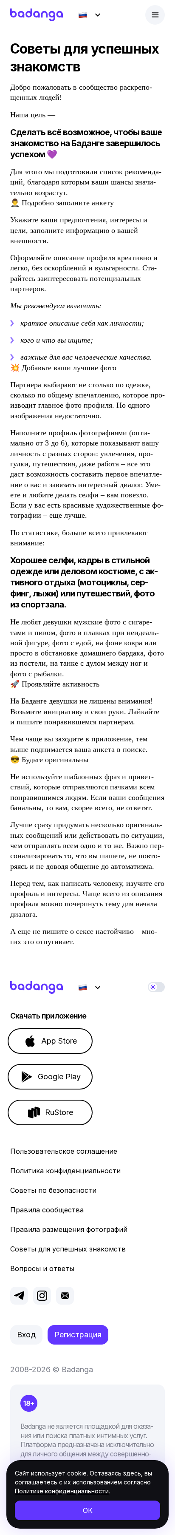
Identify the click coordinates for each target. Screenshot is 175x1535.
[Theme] (156, 987)
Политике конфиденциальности (62, 1491)
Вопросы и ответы (42, 1268)
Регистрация (78, 1334)
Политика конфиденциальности (65, 1170)
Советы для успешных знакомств (68, 1249)
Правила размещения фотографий (68, 1229)
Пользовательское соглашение (63, 1151)
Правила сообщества (47, 1210)
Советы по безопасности (53, 1190)
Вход (26, 1334)
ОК (88, 1510)
